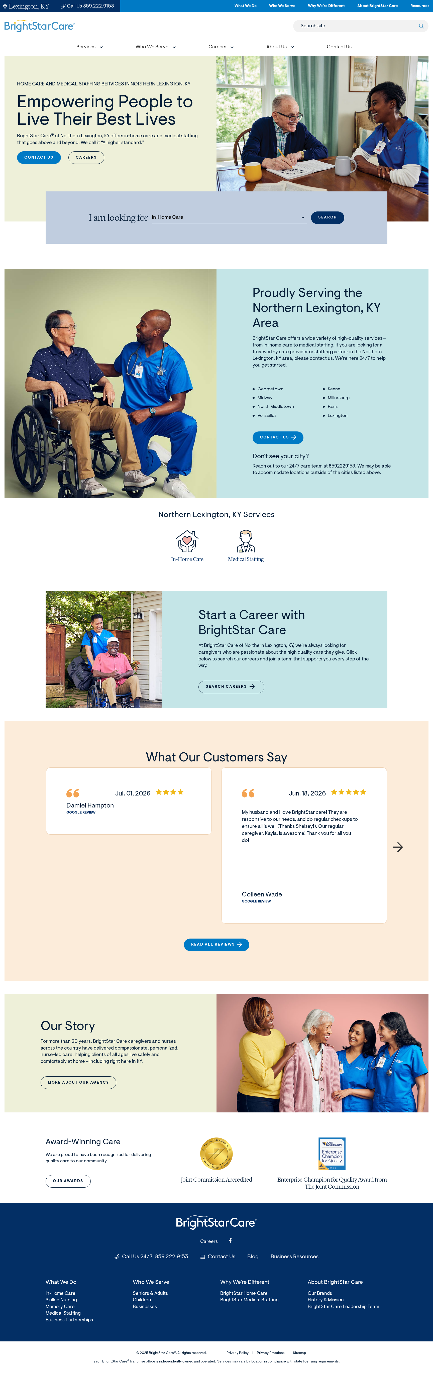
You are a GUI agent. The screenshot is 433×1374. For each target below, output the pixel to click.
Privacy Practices (271, 1353)
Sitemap (299, 1353)
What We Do (246, 8)
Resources (419, 8)
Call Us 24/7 (155, 1257)
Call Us (90, 6)
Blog (253, 1257)
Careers (86, 158)
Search (327, 217)
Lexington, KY (29, 6)
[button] (88, 48)
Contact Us (39, 158)
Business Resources (294, 1257)
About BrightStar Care (377, 8)
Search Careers (229, 689)
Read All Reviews (213, 945)
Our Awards (68, 1181)
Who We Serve (282, 8)
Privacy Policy (238, 1353)
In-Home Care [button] (167, 217)
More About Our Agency (78, 1083)
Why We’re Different (326, 8)
